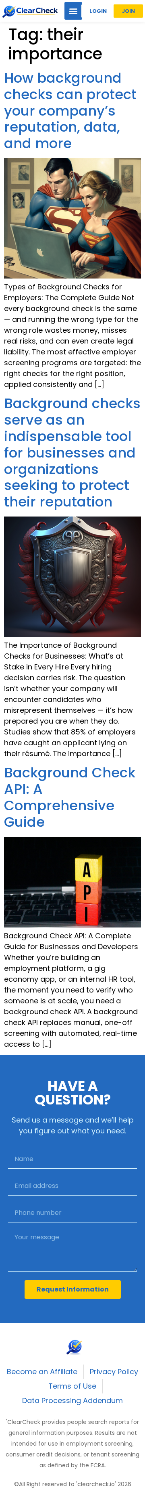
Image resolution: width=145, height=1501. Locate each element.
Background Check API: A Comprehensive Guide (69, 797)
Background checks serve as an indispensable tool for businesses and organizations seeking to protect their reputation (72, 452)
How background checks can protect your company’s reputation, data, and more (70, 110)
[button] (73, 11)
